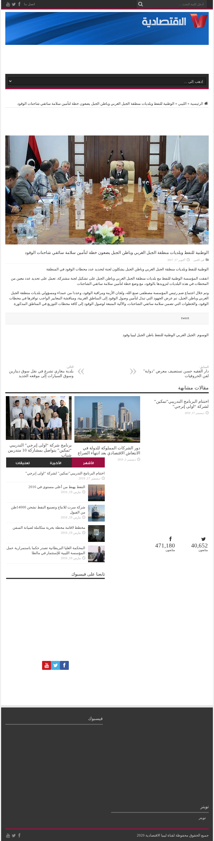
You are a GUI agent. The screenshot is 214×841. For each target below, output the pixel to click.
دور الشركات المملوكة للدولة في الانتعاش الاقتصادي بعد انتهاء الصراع (109, 450)
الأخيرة (55, 463)
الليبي (182, 103)
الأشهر (88, 463)
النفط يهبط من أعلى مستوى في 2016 (56, 487)
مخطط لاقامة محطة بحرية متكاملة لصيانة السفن (49, 527)
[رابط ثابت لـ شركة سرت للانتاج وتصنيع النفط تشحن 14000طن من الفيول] (96, 520)
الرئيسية (196, 103)
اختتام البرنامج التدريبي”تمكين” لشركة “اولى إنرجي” (181, 404)
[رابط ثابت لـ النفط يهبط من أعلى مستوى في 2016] (96, 500)
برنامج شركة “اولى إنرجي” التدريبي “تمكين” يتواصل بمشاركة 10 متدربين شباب (40, 450)
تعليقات (23, 463)
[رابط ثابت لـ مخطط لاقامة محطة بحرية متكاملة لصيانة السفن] (96, 541)
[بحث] (140, 4)
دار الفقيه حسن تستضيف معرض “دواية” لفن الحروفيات (176, 371)
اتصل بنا (29, 4)
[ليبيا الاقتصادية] (177, 24)
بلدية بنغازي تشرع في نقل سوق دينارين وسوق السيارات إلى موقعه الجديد (41, 371)
